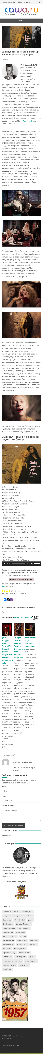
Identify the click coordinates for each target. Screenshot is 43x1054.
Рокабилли (31, 607)
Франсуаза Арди (9, 953)
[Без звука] (32, 564)
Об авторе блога (24, 2)
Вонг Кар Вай (20, 920)
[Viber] (11, 599)
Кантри (23, 936)
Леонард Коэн (8, 940)
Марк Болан (22, 940)
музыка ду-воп (30, 961)
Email (4, 796)
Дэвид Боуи (20, 932)
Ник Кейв (33, 940)
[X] (8, 599)
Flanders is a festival (10, 912)
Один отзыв (6, 612)
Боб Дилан (29, 916)
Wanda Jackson (29, 121)
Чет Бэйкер (7, 957)
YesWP (17, 1045)
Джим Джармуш (20, 607)
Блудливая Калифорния (12, 916)
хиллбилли (7, 969)
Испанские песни (9, 936)
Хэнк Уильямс (24, 953)
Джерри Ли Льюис (23, 924)
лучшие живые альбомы (12, 961)
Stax (3, 586)
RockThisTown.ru (23, 617)
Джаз (30, 920)
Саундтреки (9, 607)
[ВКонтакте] (5, 599)
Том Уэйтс (7, 949)
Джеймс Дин (8, 924)
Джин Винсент (24, 928)
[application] (21, 563)
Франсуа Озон (19, 949)
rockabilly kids (27, 912)
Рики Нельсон (8, 944)
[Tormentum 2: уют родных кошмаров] (30, 629)
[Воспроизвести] (4, 564)
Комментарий (8, 806)
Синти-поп (33, 944)
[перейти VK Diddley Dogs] (21, 891)
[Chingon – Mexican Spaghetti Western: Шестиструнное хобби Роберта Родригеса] (19, 629)
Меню (21, 21)
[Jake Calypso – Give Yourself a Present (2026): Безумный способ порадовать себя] (7, 629)
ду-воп (32, 957)
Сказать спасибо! (9, 2)
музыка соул (24, 965)
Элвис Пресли (20, 957)
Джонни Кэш (8, 932)
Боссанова (7, 920)
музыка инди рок (9, 965)
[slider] (37, 563)
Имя (4, 787)
